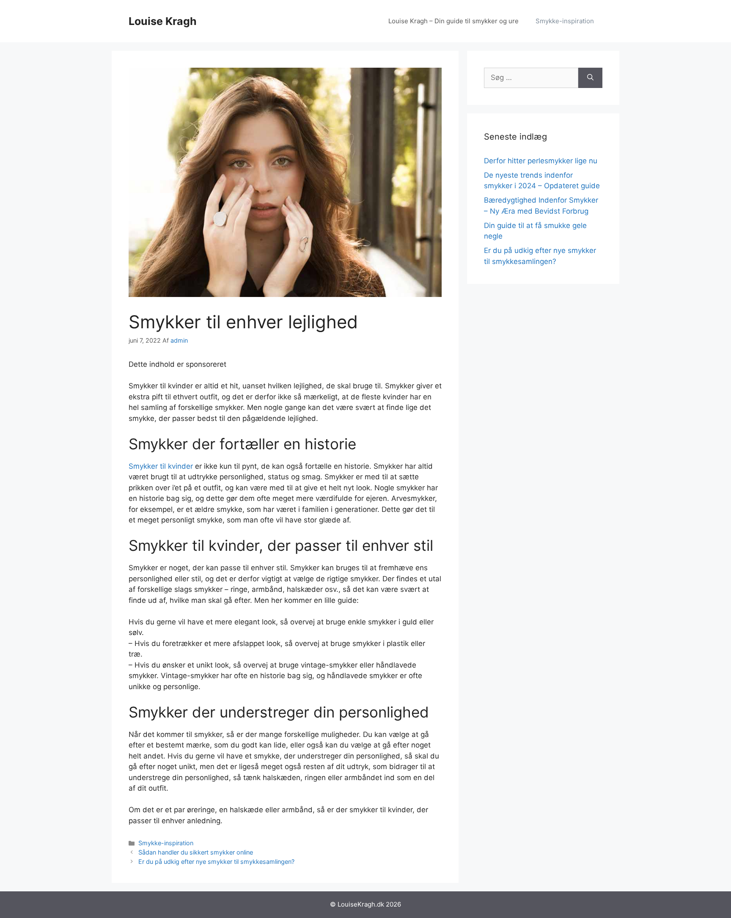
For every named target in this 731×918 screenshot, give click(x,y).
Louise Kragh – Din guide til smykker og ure (453, 21)
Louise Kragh (163, 21)
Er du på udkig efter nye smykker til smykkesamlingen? (216, 861)
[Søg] (590, 78)
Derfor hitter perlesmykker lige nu (540, 161)
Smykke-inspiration (565, 21)
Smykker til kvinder (161, 466)
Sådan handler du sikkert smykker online (195, 852)
